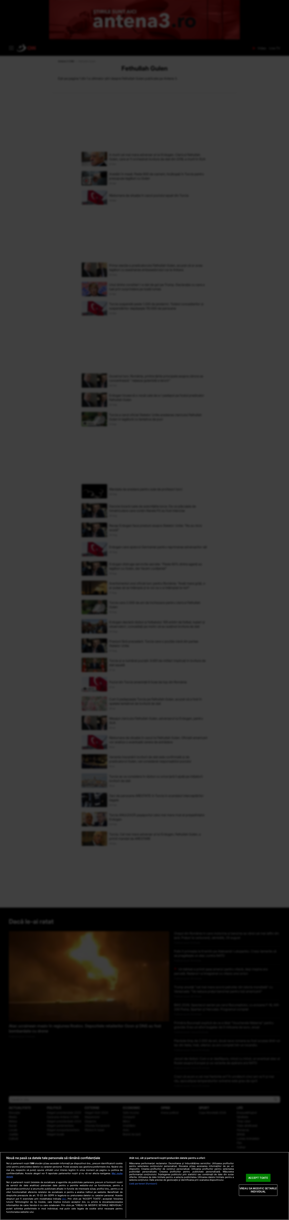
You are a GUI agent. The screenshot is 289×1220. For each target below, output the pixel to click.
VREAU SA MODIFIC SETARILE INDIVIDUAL (258, 1190)
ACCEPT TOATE (258, 1177)
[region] (144, 1186)
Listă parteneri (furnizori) (143, 1183)
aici (64, 1198)
